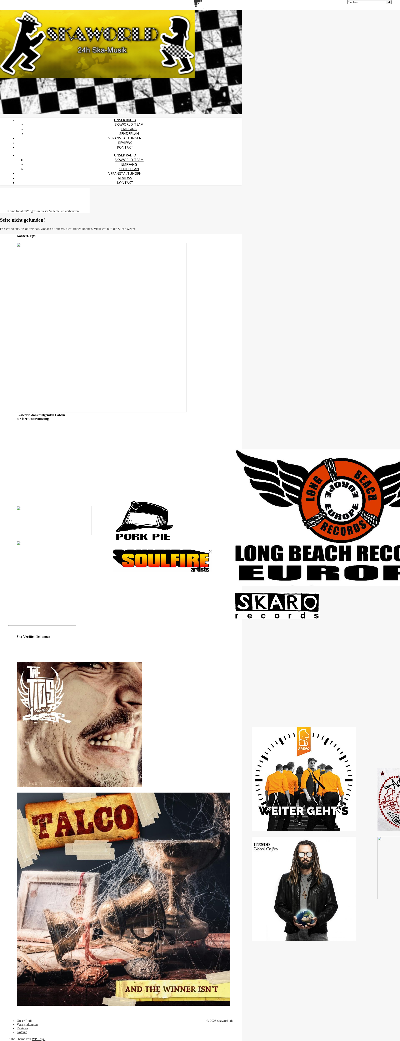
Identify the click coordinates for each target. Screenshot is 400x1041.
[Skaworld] (97, 76)
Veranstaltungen (125, 138)
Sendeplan (129, 133)
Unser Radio (125, 120)
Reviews (125, 142)
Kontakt (125, 147)
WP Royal (38, 1039)
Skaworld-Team (129, 124)
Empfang (129, 129)
